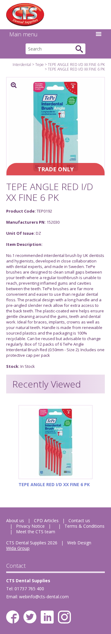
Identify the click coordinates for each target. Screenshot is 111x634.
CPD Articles (46, 520)
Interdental (22, 64)
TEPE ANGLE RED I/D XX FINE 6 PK (76, 64)
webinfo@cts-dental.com (44, 596)
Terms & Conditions (84, 526)
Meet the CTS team (35, 531)
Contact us (79, 520)
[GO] (79, 48)
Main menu (23, 34)
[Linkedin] (47, 617)
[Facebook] (12, 617)
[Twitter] (29, 617)
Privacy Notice (30, 526)
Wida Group (18, 548)
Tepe (39, 64)
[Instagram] (64, 617)
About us (15, 520)
